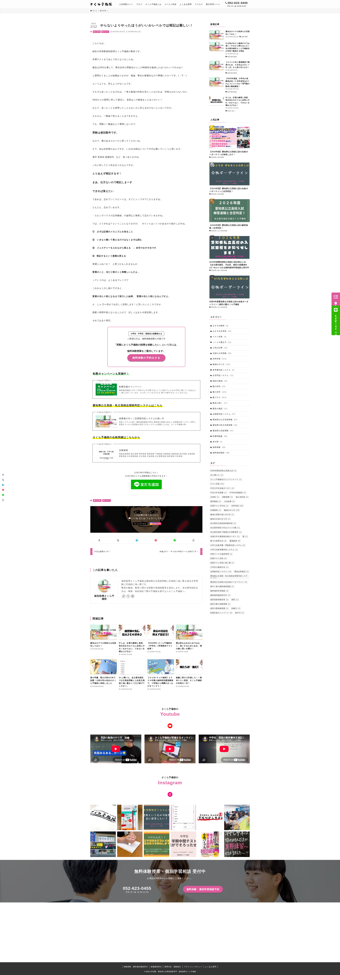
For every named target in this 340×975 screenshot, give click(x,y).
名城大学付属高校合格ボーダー (225, 536)
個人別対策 (242, 497)
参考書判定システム (223, 370)
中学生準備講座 (238, 493)
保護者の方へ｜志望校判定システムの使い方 (141, 418)
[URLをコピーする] (193, 540)
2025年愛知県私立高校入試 (223, 471)
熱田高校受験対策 (219, 600)
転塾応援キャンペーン (130, 387)
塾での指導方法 (218, 541)
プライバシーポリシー (193, 967)
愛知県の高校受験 (223, 431)
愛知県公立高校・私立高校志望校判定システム (229, 577)
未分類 (217, 442)
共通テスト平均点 (219, 506)
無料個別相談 (221, 453)
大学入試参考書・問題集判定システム (227, 545)
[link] (123, 596)
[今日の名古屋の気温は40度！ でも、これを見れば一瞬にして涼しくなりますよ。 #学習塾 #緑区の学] (237, 844)
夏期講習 (235, 541)
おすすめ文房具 (222, 331)
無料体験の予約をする (146, 357)
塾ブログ (105, 31)
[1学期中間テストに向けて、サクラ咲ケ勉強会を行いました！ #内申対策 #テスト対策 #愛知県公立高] (237, 817)
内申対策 (219, 359)
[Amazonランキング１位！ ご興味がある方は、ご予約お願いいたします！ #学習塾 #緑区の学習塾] (210, 844)
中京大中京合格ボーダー (222, 488)
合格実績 (123, 450)
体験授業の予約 (336, 301)
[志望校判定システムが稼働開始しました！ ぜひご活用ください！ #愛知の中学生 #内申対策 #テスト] (210, 817)
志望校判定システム (224, 414)
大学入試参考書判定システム (224, 550)
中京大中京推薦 (218, 493)
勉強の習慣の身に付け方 (222, 515)
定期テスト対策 (218, 558)
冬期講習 (215, 510)
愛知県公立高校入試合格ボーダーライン (228, 582)
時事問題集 (220, 436)
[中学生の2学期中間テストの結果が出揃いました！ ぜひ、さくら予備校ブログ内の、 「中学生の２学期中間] (183, 844)
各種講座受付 (156, 967)
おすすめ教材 (220, 326)
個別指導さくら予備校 (104, 597)
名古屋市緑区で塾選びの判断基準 (225, 532)
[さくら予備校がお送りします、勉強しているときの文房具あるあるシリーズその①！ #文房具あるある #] (130, 844)
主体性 (214, 497)
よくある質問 (210, 967)
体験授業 (227, 497)
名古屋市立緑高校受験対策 (223, 523)
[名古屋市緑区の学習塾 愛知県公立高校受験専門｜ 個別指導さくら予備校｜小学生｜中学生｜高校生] (101, 4)
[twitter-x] (128, 596)
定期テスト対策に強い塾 (222, 563)
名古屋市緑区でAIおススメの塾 (225, 528)
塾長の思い (220, 403)
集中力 (239, 613)
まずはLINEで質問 (336, 323)
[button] (99, 540)
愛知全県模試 (241, 572)
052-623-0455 (137, 888)
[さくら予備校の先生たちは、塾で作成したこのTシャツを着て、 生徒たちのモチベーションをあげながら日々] (103, 817)
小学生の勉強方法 (219, 567)
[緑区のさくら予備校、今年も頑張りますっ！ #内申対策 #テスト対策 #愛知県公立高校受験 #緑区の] (103, 844)
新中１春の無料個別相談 (222, 586)
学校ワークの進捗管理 (221, 554)
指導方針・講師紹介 (172, 967)
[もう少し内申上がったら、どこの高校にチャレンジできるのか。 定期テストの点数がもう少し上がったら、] (156, 817)
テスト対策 (219, 337)
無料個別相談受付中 (220, 595)
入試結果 (229, 501)
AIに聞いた (216, 475)
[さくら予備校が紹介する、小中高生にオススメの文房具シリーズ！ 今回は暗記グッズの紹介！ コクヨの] (130, 817)
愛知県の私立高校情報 (225, 425)
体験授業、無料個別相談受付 (136, 967)
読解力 (235, 608)
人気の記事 (220, 348)
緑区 (234, 600)
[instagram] (132, 596)
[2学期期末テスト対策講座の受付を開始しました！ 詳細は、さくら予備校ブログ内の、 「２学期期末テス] (156, 844)
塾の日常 (97, 31)
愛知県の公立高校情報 (225, 420)
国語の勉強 (220, 381)
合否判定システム (223, 375)
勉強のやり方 (221, 364)
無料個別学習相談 (219, 591)
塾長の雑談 (220, 408)
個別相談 (215, 501)
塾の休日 (219, 386)
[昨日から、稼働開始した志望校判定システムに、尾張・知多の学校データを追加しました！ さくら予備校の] (183, 817)
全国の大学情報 (222, 353)
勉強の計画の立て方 (220, 519)
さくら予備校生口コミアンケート (225, 479)
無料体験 (219, 447)
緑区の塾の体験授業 (220, 604)
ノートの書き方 (222, 342)
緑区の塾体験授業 (219, 608)
